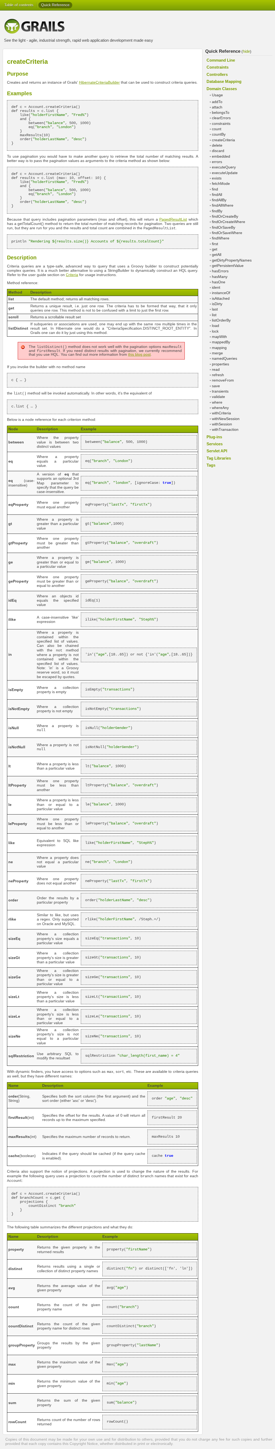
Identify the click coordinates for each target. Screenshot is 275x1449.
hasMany (219, 277)
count (216, 129)
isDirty (217, 304)
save (216, 386)
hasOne (218, 282)
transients (220, 391)
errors (217, 162)
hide (246, 51)
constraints (221, 124)
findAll (217, 195)
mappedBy (221, 342)
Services (215, 444)
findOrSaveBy (223, 227)
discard (218, 151)
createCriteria (223, 140)
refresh (218, 375)
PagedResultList (173, 219)
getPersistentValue (228, 266)
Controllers (217, 74)
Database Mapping (224, 81)
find (215, 189)
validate (218, 397)
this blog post (139, 354)
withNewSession (226, 419)
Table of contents (18, 5)
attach (217, 107)
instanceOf (221, 293)
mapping (219, 348)
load (215, 326)
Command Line (221, 60)
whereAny (220, 408)
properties (220, 364)
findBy (217, 211)
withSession (222, 424)
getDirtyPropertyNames (232, 260)
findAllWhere (222, 205)
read (216, 370)
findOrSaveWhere (227, 233)
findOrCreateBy (225, 216)
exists (217, 178)
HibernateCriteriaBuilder (99, 82)
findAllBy (219, 200)
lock (215, 331)
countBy (219, 134)
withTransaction (225, 430)
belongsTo (220, 113)
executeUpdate (225, 173)
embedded (221, 156)
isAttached (221, 299)
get (214, 249)
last (215, 309)
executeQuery (224, 167)
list (214, 315)
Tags (211, 465)
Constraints (218, 67)
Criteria (72, 275)
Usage (217, 95)
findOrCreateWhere (228, 222)
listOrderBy (221, 320)
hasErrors (220, 271)
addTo (217, 102)
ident (216, 287)
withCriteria (221, 413)
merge (217, 353)
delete (217, 145)
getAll (216, 255)
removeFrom (223, 380)
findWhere (220, 238)
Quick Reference (55, 5)
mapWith (219, 337)
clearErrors (221, 118)
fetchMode (221, 184)
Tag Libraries (219, 458)
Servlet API (217, 451)
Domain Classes (222, 88)
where (217, 402)
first (215, 244)
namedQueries (224, 359)
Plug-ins (214, 437)
